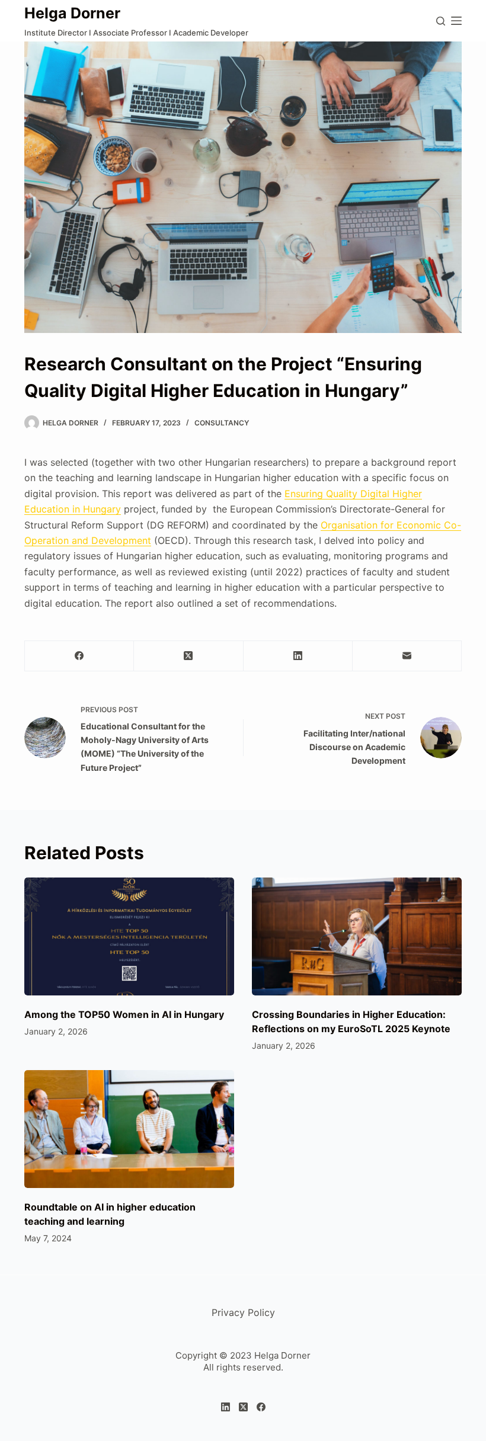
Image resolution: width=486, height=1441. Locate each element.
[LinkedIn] (298, 656)
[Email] (407, 656)
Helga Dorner (72, 13)
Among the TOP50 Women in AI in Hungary (124, 1014)
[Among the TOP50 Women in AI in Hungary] (129, 936)
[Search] (440, 21)
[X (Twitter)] (188, 656)
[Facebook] (79, 656)
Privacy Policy (243, 1312)
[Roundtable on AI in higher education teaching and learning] (129, 1129)
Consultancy (221, 422)
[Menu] (456, 20)
